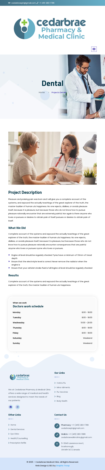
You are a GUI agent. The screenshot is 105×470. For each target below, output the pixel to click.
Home (42, 92)
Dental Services (17, 429)
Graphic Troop (63, 465)
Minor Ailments (63, 387)
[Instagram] (17, 407)
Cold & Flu (61, 383)
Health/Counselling (19, 438)
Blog (58, 396)
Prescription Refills (18, 443)
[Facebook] (10, 407)
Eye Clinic (14, 434)
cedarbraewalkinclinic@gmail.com (76, 437)
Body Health (61, 401)
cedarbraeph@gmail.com (72, 428)
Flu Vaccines (62, 392)
